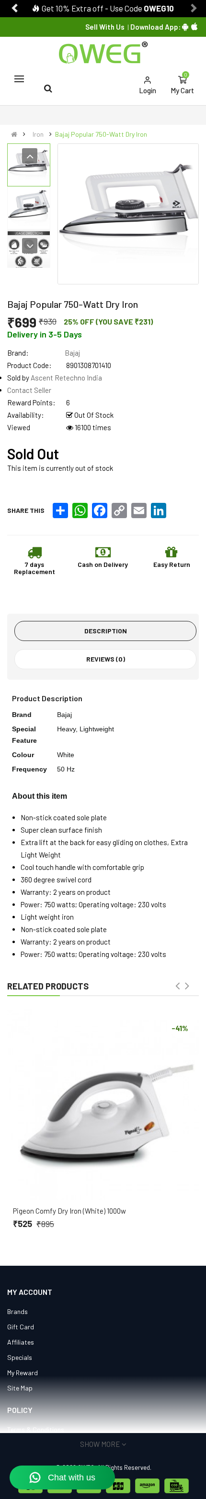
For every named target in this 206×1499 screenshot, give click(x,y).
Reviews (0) (105, 659)
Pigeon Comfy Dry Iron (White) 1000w (69, 1210)
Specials (19, 1357)
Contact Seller (29, 390)
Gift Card (20, 1327)
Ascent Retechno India (66, 377)
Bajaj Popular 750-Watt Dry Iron (101, 134)
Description (105, 631)
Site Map (20, 1388)
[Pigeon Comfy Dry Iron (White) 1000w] (103, 1104)
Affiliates (20, 1342)
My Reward (22, 1373)
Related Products (48, 986)
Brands (17, 1311)
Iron (38, 134)
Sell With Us (105, 26)
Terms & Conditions (35, 1429)
